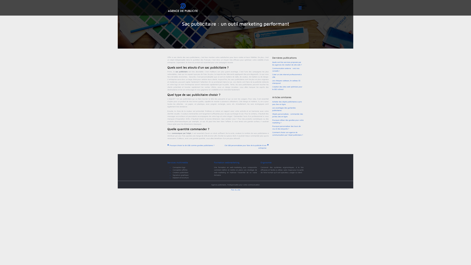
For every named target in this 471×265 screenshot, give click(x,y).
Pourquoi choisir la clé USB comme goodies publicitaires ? (192, 145)
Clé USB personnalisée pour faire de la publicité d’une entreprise (245, 146)
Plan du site (235, 190)
